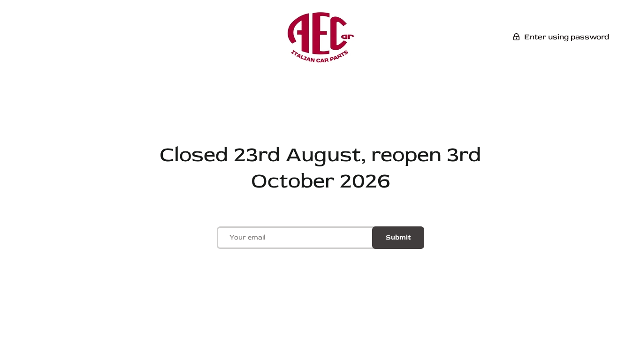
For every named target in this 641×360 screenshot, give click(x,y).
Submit (398, 237)
